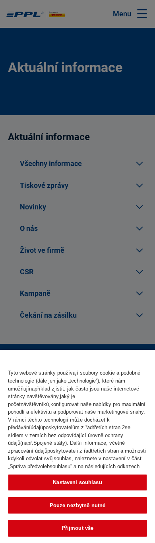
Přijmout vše (78, 528)
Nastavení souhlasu (77, 482)
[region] (77, 446)
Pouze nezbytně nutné (78, 505)
